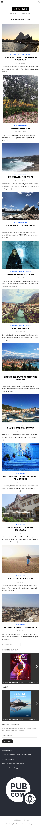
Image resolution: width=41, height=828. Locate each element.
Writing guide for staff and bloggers (13, 764)
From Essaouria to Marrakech (20, 627)
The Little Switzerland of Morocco (20, 528)
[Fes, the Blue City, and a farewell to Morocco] (20, 457)
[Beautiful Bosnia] (20, 306)
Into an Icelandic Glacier (20, 274)
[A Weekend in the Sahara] (20, 559)
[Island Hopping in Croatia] (20, 408)
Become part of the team (23, 755)
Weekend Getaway (20, 128)
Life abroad (21, 54)
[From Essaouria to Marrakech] (20, 608)
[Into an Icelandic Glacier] (20, 255)
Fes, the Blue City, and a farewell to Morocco (20, 477)
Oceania (28, 54)
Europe (20, 271)
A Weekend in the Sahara (20, 578)
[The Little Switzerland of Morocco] (20, 508)
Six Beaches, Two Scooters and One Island (20, 378)
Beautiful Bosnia (20, 328)
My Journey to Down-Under (20, 225)
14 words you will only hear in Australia (20, 58)
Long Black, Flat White (20, 177)
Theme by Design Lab (28, 824)
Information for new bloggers (11, 768)
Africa (17, 473)
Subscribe (7, 741)
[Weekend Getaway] (20, 99)
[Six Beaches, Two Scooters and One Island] (20, 357)
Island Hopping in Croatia (20, 428)
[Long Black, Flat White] (20, 157)
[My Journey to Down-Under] (20, 206)
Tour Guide (27, 271)
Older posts (8, 645)
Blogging (13, 54)
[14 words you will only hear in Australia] (20, 38)
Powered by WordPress (13, 824)
